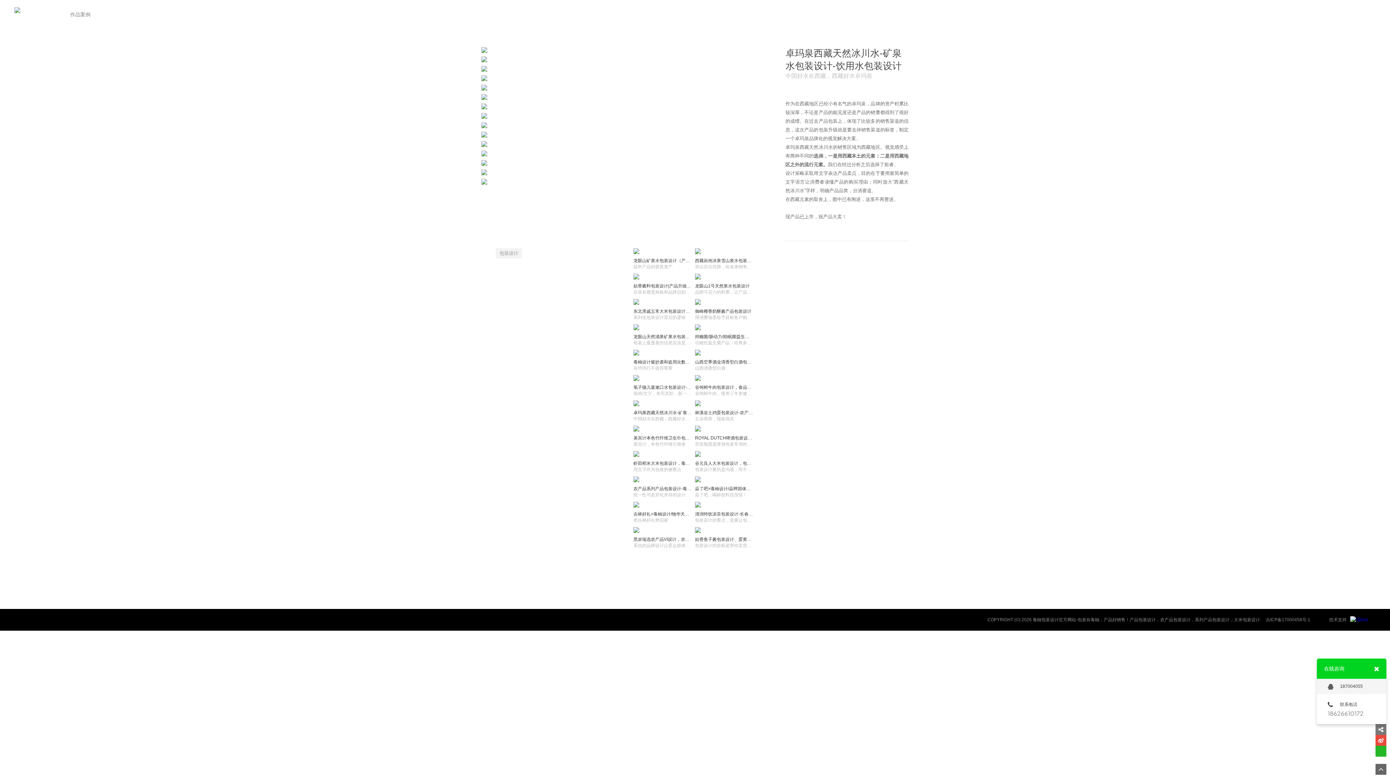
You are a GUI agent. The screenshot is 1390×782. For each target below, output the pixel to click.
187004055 (1351, 686)
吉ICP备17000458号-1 (1288, 619)
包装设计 (509, 253)
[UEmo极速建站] (1359, 619)
